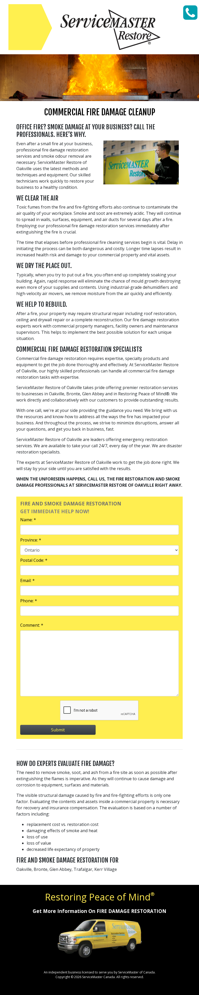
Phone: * (28, 601)
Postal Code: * (33, 560)
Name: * (28, 520)
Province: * (30, 540)
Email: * (27, 580)
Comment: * (31, 625)
